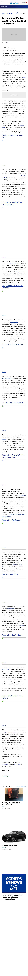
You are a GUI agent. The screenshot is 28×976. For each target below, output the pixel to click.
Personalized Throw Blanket (12, 344)
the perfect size (20, 272)
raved (9, 679)
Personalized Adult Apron (11, 520)
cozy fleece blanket (7, 378)
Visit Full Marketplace (21, 786)
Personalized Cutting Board (12, 635)
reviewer (21, 445)
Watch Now (23, 2)
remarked (21, 625)
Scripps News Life (7, 13)
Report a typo (6, 776)
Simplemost (5, 764)
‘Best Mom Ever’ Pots (10, 574)
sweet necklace (14, 322)
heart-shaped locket (13, 263)
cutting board (5, 669)
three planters (11, 608)
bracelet (4, 439)
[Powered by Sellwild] (24, 873)
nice (21, 747)
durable (15, 564)
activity (24, 77)
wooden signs (22, 495)
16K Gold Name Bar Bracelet (12, 403)
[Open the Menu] (2, 2)
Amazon (4, 165)
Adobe (7, 42)
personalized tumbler (11, 732)
